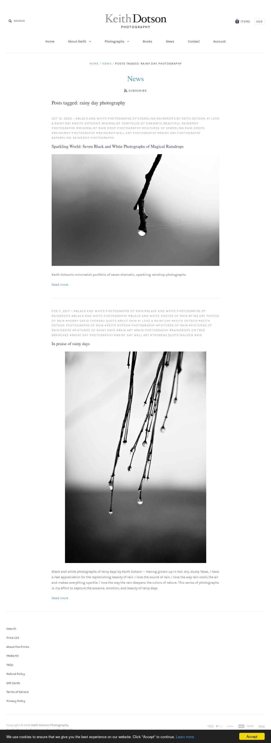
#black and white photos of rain (158, 316)
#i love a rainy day (154, 321)
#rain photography (151, 330)
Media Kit (12, 656)
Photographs (115, 41)
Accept (251, 736)
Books (147, 41)
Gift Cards (13, 683)
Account (219, 41)
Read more (60, 285)
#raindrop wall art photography (126, 133)
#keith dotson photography (130, 325)
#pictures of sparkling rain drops (173, 128)
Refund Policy (15, 674)
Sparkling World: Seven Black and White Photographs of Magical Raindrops (118, 146)
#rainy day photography (179, 133)
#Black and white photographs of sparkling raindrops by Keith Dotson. (141, 118)
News (170, 41)
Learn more (185, 736)
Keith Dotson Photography (49, 725)
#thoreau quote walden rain (176, 335)
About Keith (77, 41)
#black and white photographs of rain (108, 311)
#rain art (124, 330)
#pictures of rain (172, 325)
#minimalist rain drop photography (108, 128)
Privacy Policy (15, 701)
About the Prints (17, 647)
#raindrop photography (73, 133)
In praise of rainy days (71, 343)
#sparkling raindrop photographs (83, 138)
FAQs (9, 665)
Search (11, 628)
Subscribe (138, 90)
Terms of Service (17, 692)
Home (49, 41)
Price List (12, 638)
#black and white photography (99, 316)
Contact (194, 41)
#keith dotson (185, 321)
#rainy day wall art (131, 335)
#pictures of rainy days (93, 330)
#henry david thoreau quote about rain (101, 321)
